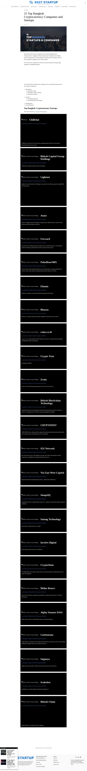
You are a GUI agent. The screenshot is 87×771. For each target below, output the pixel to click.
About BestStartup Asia (40, 757)
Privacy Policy (39, 764)
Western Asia (56, 764)
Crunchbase (37, 111)
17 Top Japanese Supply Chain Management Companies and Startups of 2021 (11, 762)
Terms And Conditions (40, 766)
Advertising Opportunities (41, 760)
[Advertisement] (43, 75)
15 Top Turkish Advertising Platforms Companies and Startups (10, 752)
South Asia (55, 760)
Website (30, 123)
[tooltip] (36, 748)
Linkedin (43, 123)
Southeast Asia (56, 762)
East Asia (55, 757)
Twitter (34, 123)
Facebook (38, 123)
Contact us (38, 762)
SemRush (44, 111)
